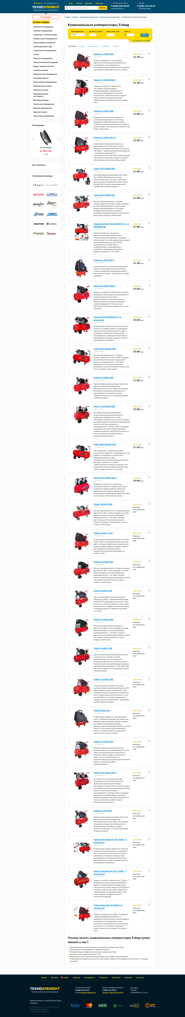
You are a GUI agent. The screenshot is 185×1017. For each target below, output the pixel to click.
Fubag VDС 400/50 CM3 (104, 195)
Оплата (79, 3)
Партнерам (116, 977)
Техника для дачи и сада (42, 46)
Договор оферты (41, 1009)
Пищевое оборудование (42, 108)
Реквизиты (103, 977)
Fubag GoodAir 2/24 (103, 591)
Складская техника (40, 70)
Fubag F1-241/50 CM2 (103, 679)
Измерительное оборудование (45, 74)
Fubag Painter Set (102, 710)
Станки (36, 54)
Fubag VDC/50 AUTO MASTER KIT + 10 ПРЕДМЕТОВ (111, 225)
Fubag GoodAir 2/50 (103, 648)
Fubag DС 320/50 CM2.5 (104, 286)
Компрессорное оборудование (45, 38)
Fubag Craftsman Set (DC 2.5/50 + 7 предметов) (110, 872)
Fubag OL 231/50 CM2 (104, 54)
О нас (71, 3)
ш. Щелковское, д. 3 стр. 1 (139, 992)
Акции (66, 977)
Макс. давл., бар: (113, 31)
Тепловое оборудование (42, 31)
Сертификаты (89, 977)
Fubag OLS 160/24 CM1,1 (105, 773)
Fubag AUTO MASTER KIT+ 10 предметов (107, 318)
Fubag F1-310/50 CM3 (103, 562)
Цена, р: (128, 31)
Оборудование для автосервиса (40, 95)
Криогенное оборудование (43, 116)
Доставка (88, 3)
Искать (102, 8)
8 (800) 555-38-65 (120, 6)
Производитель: (77, 31)
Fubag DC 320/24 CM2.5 (104, 80)
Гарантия (76, 977)
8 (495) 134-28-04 (146, 6)
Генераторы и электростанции (45, 35)
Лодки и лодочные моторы (43, 66)
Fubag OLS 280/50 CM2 (104, 406)
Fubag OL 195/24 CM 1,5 (105, 137)
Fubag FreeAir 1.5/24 (103, 533)
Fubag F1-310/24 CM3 (103, 619)
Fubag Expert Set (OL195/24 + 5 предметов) (108, 906)
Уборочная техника (40, 90)
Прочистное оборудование (43, 104)
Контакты (99, 3)
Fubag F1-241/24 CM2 (103, 742)
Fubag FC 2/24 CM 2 (103, 811)
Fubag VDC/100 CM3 (103, 504)
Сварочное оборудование (43, 27)
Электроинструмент (41, 78)
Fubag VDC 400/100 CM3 (105, 349)
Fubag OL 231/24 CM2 (104, 111)
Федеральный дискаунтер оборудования (44, 992)
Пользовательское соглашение (39, 1011)
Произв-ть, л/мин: (96, 31)
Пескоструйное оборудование (45, 82)
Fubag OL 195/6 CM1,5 (104, 260)
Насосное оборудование (43, 58)
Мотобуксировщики (41, 100)
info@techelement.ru (117, 8)
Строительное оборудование (44, 50)
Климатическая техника (42, 86)
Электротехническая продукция (45, 62)
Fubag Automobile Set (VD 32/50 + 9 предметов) (110, 840)
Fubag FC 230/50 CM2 (104, 378)
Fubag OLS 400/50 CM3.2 (105, 478)
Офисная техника (40, 112)
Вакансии (128, 977)
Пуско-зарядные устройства (44, 42)
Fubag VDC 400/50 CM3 (104, 169)
